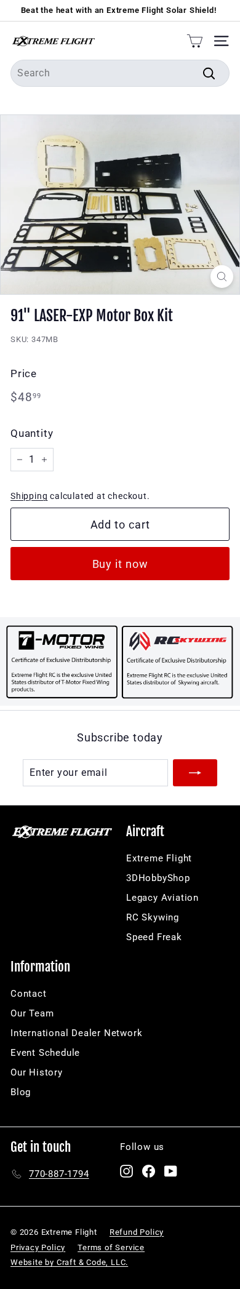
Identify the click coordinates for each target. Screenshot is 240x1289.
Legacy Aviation (162, 897)
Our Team (32, 1013)
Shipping (28, 496)
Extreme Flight (159, 858)
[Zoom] (221, 276)
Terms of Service (111, 1247)
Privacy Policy (37, 1247)
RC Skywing (152, 917)
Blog (20, 1092)
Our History (36, 1072)
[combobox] (120, 73)
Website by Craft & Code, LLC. (69, 1262)
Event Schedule (45, 1052)
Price (23, 373)
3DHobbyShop (158, 878)
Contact (28, 993)
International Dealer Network (76, 1033)
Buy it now (120, 563)
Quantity (31, 433)
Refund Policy (137, 1232)
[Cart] (194, 41)
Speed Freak (154, 937)
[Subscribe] (195, 772)
